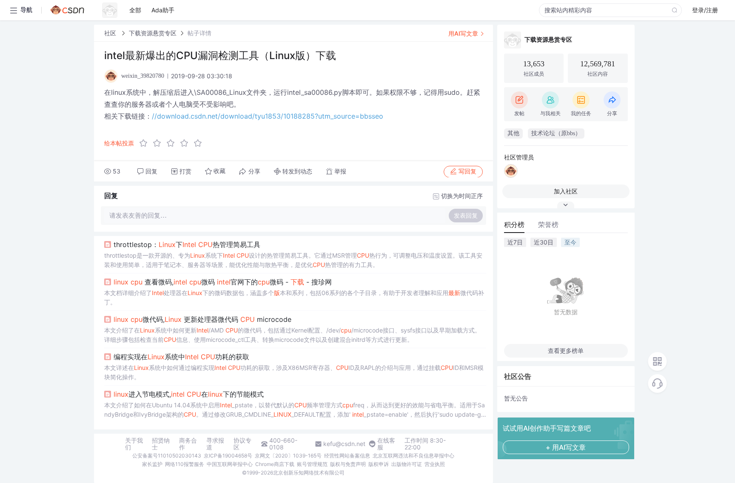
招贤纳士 (161, 444)
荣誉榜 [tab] (548, 224)
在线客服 (386, 444)
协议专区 (242, 444)
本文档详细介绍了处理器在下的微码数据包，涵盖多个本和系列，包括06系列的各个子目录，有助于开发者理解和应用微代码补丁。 (294, 297)
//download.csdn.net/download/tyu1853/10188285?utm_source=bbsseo (267, 116)
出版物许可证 (406, 464)
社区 (111, 33)
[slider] (173, 143)
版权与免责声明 (348, 464)
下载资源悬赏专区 (153, 33)
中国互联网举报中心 (230, 464)
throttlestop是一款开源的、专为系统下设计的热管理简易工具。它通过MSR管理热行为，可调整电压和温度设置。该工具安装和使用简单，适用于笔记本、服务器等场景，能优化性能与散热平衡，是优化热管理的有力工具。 (293, 260)
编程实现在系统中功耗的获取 (181, 356)
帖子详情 (199, 33)
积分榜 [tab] (514, 224)
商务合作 (188, 444)
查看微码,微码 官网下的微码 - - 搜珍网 (223, 282)
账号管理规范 (312, 464)
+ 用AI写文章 (566, 447)
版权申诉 (378, 464)
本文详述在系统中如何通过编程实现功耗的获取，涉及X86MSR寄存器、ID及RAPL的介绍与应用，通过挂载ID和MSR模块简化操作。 (294, 372)
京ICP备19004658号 (228, 455)
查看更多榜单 (566, 350)
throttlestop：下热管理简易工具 (187, 244)
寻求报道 (215, 444)
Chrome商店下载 (274, 464)
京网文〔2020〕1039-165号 (288, 455)
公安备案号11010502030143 (166, 455)
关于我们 (134, 444)
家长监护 (152, 464)
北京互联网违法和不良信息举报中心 (413, 455)
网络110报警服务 (184, 464)
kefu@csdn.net (344, 443)
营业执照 (434, 464)
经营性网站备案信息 (347, 455)
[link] (111, 33)
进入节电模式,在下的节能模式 (189, 394)
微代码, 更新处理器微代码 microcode (202, 319)
